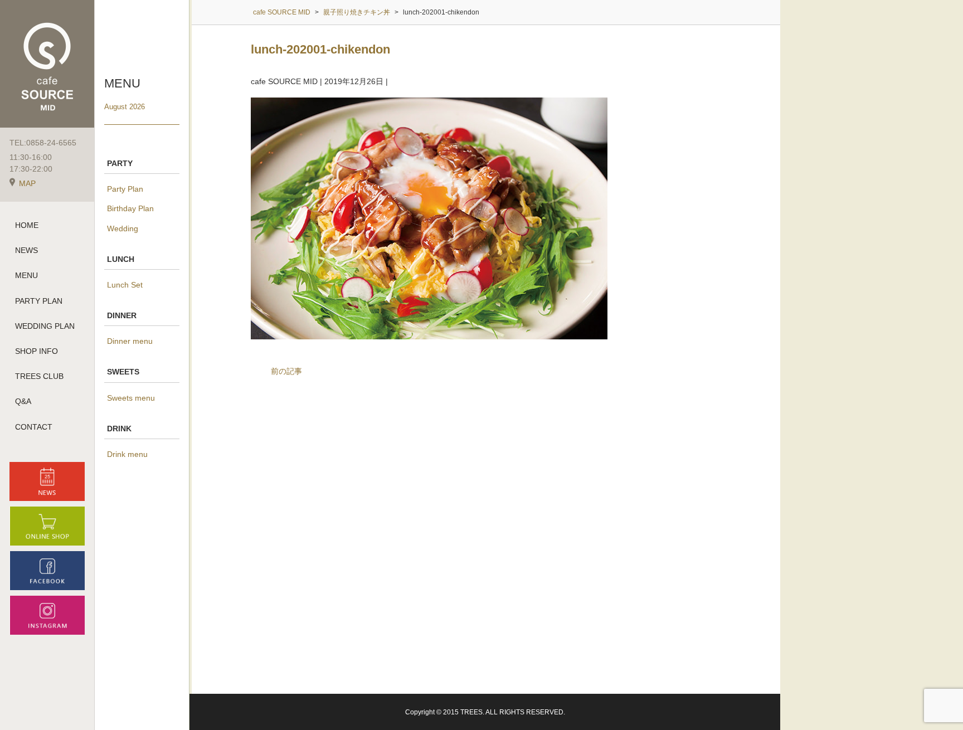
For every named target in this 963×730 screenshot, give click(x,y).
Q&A (23, 401)
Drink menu (127, 454)
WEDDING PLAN (45, 326)
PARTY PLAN (38, 300)
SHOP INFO (36, 351)
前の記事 (286, 371)
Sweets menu (131, 397)
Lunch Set (125, 284)
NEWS (26, 250)
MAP (27, 183)
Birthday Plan (130, 208)
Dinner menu (130, 341)
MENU (26, 275)
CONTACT (33, 426)
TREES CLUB (39, 376)
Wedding (122, 228)
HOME (26, 225)
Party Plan (125, 188)
